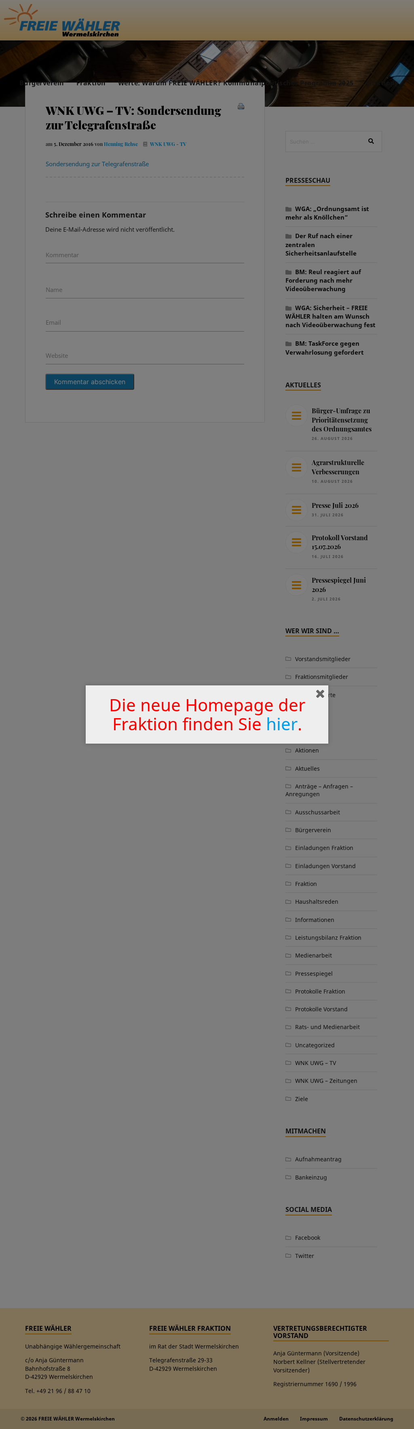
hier (282, 723)
